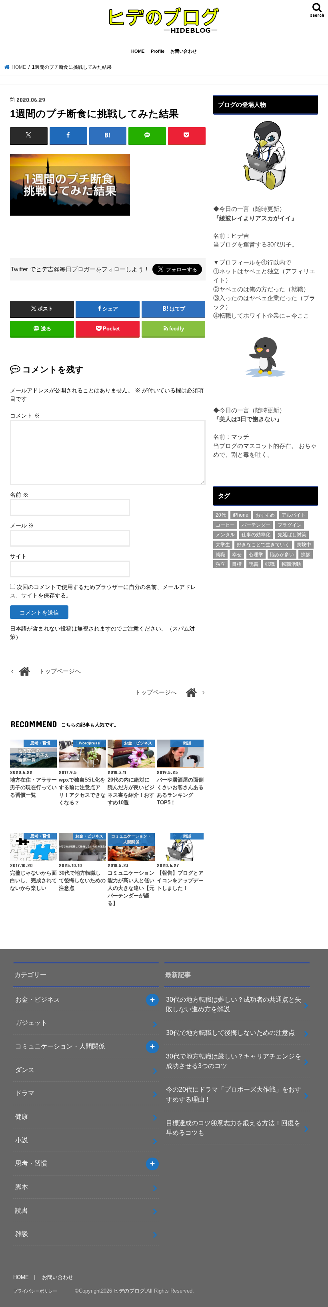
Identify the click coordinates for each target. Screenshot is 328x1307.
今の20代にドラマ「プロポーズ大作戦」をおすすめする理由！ (233, 1094)
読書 (253, 564)
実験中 (304, 544)
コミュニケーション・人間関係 (60, 1046)
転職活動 (291, 564)
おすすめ (265, 515)
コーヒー (225, 525)
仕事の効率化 (256, 534)
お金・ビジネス (37, 999)
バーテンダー (256, 525)
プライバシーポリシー (35, 1291)
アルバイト (294, 515)
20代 (221, 515)
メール (22, 525)
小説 (21, 1140)
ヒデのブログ (129, 1291)
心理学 (256, 554)
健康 (21, 1116)
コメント (25, 415)
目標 (237, 564)
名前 (19, 494)
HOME (137, 51)
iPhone (240, 515)
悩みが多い (282, 554)
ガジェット (31, 1022)
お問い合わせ (183, 51)
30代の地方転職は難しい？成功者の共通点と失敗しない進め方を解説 (233, 1004)
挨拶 (305, 554)
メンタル (225, 534)
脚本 (21, 1186)
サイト (18, 556)
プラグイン (290, 525)
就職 (220, 554)
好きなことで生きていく (263, 544)
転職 (270, 564)
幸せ (237, 554)
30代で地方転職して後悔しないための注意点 (230, 1032)
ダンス (24, 1069)
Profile (157, 51)
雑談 (21, 1233)
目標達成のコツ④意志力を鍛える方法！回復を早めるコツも (233, 1127)
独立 (220, 564)
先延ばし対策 (292, 534)
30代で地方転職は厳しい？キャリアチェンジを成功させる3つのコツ (233, 1061)
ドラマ (24, 1092)
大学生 (223, 544)
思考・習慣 (31, 1163)
